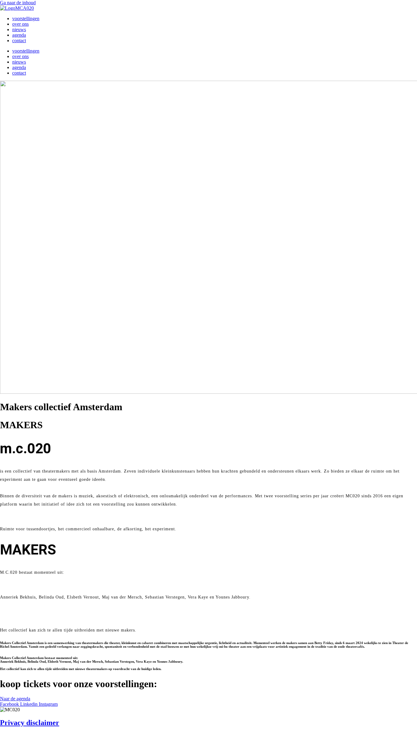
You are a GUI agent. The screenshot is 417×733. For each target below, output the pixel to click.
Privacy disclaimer (29, 723)
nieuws (19, 29)
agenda (19, 35)
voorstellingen (25, 18)
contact (19, 40)
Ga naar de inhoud (18, 2)
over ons (20, 24)
